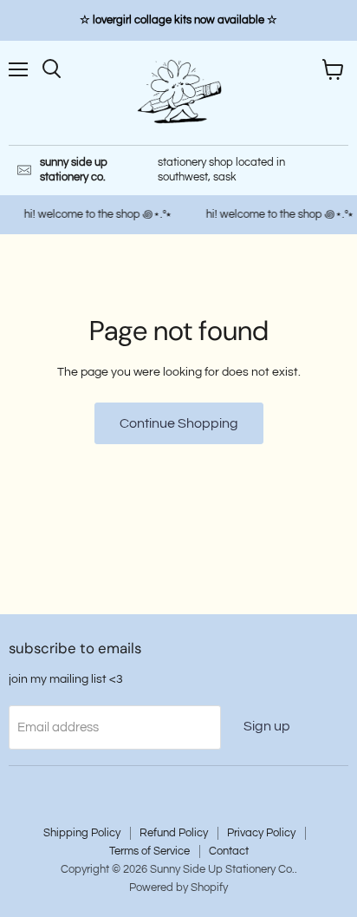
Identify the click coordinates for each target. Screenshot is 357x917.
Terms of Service (149, 851)
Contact (229, 851)
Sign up (266, 726)
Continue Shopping (179, 423)
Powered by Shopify (178, 887)
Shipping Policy (81, 833)
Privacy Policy (261, 833)
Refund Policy (174, 833)
